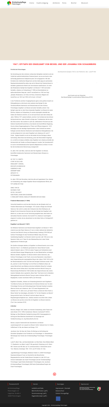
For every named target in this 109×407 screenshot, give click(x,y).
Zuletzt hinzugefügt (62, 393)
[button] (57, 82)
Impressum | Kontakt (63, 388)
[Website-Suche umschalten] (93, 3)
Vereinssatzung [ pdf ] (39, 393)
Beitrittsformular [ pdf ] (40, 391)
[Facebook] (58, 398)
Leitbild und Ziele (37, 388)
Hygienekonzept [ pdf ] (39, 396)
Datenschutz (60, 391)
